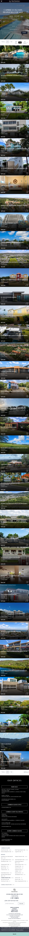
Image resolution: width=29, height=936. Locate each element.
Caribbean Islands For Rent (6, 884)
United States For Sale (5, 872)
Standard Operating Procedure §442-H (14, 923)
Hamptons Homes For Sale (19, 856)
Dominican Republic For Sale (6, 851)
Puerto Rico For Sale (4, 850)
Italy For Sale (3, 866)
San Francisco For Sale (5, 879)
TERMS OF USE (14, 910)
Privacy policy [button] (19, 930)
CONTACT (14, 909)
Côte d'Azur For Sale (4, 881)
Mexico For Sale (18, 872)
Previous (3, 41)
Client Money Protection (14, 926)
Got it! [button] (14, 934)
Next (11, 41)
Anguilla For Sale (18, 851)
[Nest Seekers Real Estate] (14, 1)
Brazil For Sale (17, 879)
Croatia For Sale (4, 869)
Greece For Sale (18, 868)
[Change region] (27, 11)
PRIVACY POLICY (14, 911)
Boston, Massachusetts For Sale (20, 881)
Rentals (17, 16)
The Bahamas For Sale (19, 874)
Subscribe (21, 903)
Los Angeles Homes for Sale (6, 859)
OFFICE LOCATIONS (14, 907)
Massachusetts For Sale (5, 864)
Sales (11, 16)
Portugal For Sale (18, 866)
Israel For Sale (17, 877)
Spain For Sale (3, 868)
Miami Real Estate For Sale (19, 859)
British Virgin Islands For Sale (20, 850)
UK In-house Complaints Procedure (14, 924)
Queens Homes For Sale (19, 864)
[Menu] (1, 1)
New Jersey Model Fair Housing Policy (14, 925)
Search (24, 32)
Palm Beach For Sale (4, 861)
